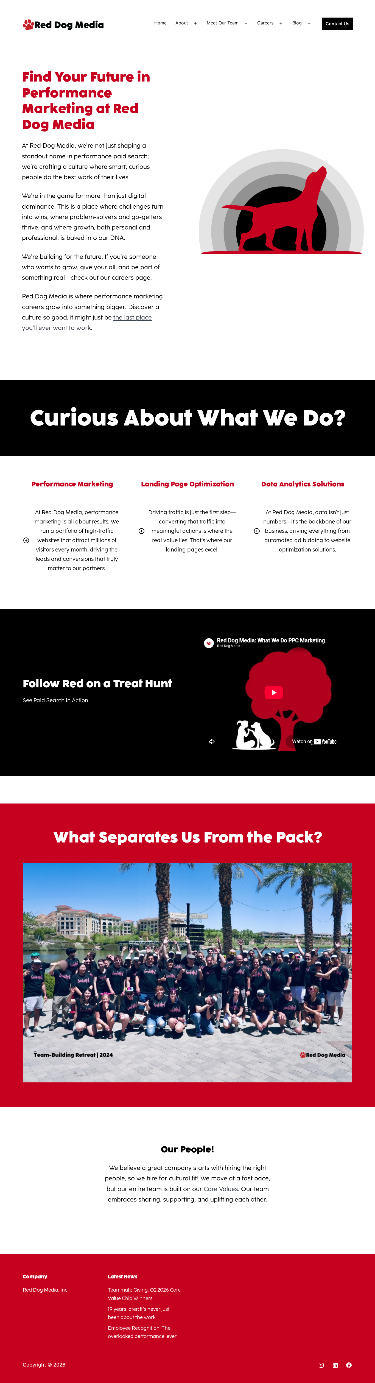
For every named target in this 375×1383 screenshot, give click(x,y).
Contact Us (337, 23)
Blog (297, 23)
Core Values (221, 1189)
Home (160, 23)
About (181, 23)
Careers (265, 23)
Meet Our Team (223, 23)
